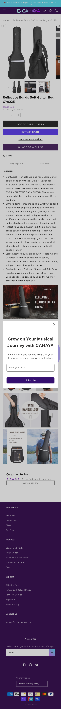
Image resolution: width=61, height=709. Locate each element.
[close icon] (54, 324)
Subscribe (30, 380)
